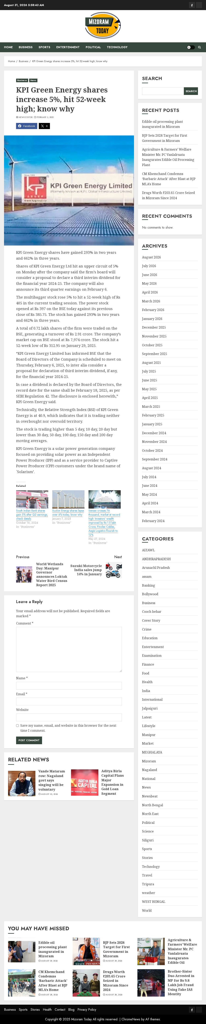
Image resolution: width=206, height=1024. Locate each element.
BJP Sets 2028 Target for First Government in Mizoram (116, 949)
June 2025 (149, 380)
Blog (71, 1009)
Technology (117, 47)
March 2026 (151, 301)
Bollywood (150, 594)
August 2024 (151, 468)
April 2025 (150, 397)
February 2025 (153, 415)
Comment (24, 623)
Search (152, 78)
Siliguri (147, 840)
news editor (25, 117)
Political (93, 47)
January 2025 (152, 424)
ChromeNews (131, 1019)
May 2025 (149, 389)
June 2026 (149, 275)
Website (22, 710)
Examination (152, 655)
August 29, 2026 (49, 960)
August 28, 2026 (49, 994)
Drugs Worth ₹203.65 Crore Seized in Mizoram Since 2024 (115, 981)
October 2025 (152, 345)
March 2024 (151, 512)
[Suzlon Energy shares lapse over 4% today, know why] (68, 499)
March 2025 (151, 406)
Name (22, 678)
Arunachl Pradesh (156, 567)
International (152, 699)
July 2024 (149, 477)
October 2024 (152, 450)
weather (148, 893)
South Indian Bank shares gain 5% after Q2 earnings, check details (32, 515)
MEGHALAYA (152, 752)
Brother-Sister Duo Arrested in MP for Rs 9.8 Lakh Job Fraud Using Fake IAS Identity (181, 982)
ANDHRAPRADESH (156, 559)
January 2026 (152, 318)
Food (145, 673)
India (146, 691)
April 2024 (150, 503)
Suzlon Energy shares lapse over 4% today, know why (68, 513)
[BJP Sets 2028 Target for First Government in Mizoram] (86, 951)
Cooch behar (151, 611)
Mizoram (149, 761)
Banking (148, 585)
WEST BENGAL (153, 901)
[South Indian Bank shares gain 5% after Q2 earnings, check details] (32, 499)
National (148, 778)
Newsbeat (150, 796)
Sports (44, 47)
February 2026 (153, 310)
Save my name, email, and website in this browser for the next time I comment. (68, 728)
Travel (147, 875)
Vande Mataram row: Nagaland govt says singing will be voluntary (51, 780)
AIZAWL (148, 550)
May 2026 (149, 283)
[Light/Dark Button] (191, 47)
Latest (146, 717)
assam (146, 576)
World (147, 910)
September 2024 (154, 459)
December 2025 (154, 327)
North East (150, 814)
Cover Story (151, 620)
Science (148, 831)
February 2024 (153, 521)
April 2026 (150, 292)
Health (147, 682)
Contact (60, 1009)
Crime (146, 629)
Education (150, 638)
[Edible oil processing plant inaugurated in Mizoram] (21, 951)
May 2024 (149, 494)
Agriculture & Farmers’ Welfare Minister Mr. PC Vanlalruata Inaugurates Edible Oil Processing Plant (168, 157)
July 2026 (149, 266)
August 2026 (151, 257)
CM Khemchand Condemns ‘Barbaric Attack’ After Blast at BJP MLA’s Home (169, 179)
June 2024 (149, 485)
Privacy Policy (86, 1009)
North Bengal (152, 805)
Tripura (148, 884)
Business (26, 47)
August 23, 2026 (49, 794)
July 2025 (149, 371)
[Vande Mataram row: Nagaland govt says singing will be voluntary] (21, 782)
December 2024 (154, 433)
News (33, 80)
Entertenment (68, 47)
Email (21, 694)
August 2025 (151, 362)
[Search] (199, 47)
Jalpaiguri (150, 708)
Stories (147, 857)
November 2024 (154, 441)
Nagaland (149, 770)
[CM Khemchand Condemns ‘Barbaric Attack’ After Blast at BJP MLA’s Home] (21, 983)
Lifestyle (148, 726)
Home (8, 47)
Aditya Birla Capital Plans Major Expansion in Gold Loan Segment (112, 782)
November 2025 (154, 336)
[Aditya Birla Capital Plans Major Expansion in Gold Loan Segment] (84, 782)
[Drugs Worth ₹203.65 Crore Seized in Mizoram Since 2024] (86, 983)
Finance (148, 664)
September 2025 (154, 354)
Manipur (149, 735)
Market (147, 743)
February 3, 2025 (45, 117)
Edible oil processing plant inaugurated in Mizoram (162, 124)
